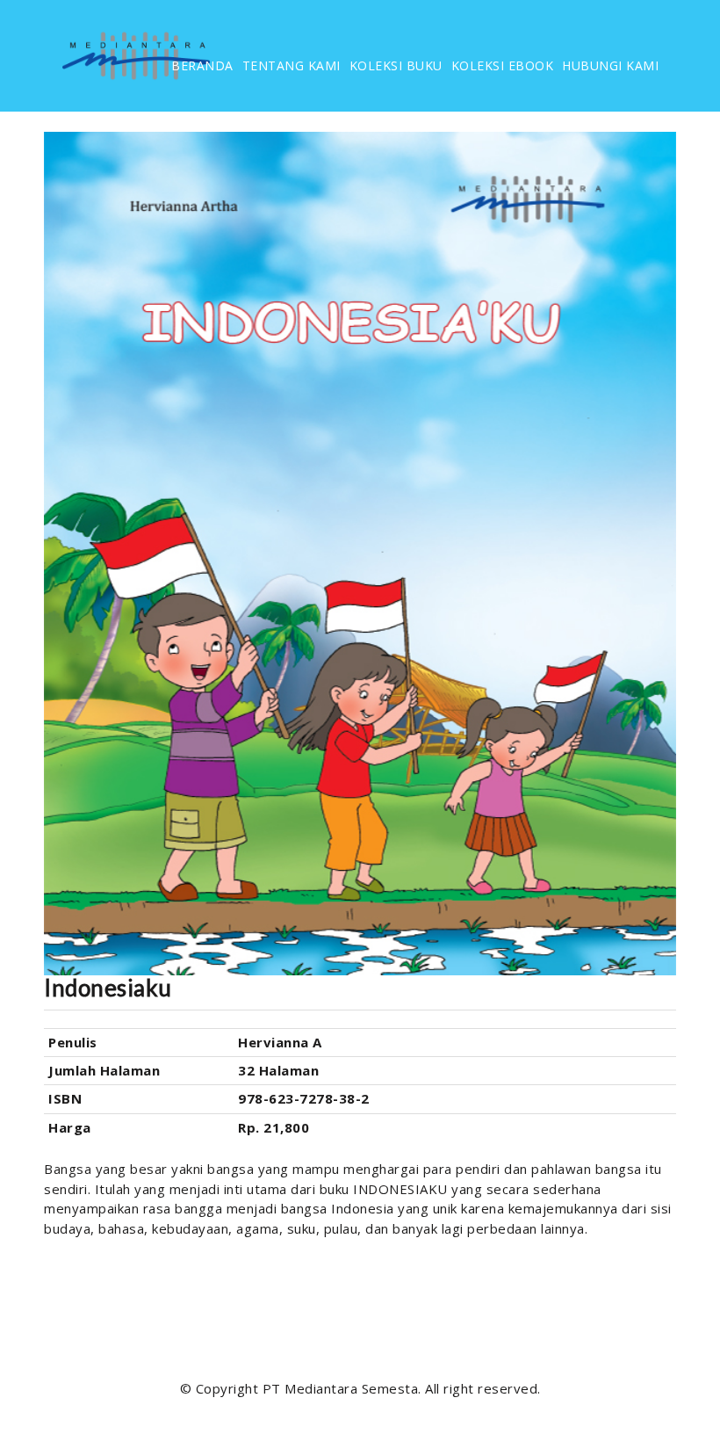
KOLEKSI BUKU (396, 65)
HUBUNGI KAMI (610, 65)
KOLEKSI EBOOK (502, 65)
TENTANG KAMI (291, 65)
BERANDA (202, 65)
